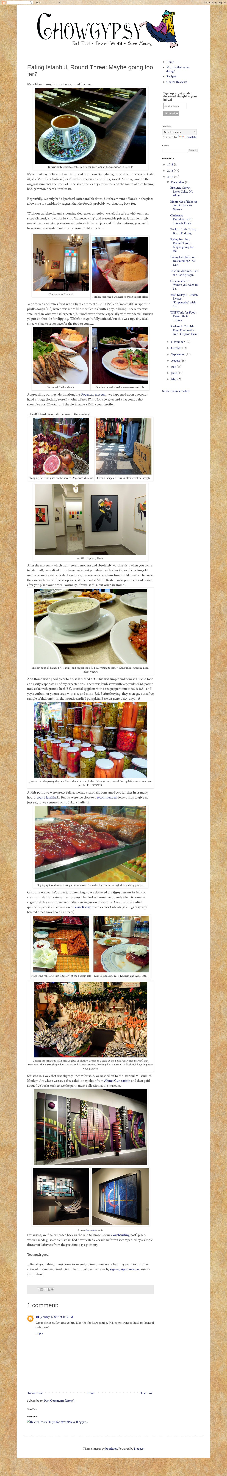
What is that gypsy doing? (178, 69)
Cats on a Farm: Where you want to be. (184, 285)
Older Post (146, 1393)
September (178, 354)
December (178, 182)
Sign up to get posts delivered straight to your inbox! (180, 96)
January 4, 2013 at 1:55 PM (56, 1317)
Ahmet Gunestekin (116, 1080)
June (174, 373)
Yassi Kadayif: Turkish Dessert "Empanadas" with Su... (184, 300)
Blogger (138, 1449)
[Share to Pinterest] (52, 1289)
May (174, 379)
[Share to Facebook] (49, 1289)
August (176, 361)
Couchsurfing (120, 1235)
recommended (107, 797)
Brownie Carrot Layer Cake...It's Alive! (181, 191)
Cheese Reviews (176, 82)
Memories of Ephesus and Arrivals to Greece (183, 205)
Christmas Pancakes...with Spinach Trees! (181, 219)
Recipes (171, 76)
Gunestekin (90, 1230)
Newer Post (35, 1393)
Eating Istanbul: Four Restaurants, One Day (183, 261)
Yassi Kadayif (83, 907)
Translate (190, 137)
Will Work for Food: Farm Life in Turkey (183, 316)
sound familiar (47, 797)
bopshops (111, 1449)
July (174, 367)
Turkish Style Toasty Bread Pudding (183, 231)
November (178, 342)
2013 (170, 171)
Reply (39, 1333)
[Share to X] (45, 1289)
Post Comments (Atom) (59, 1401)
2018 (170, 164)
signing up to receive (124, 1269)
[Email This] (39, 1289)
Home (91, 1393)
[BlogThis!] (42, 1289)
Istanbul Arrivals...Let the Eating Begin (184, 273)
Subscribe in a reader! (176, 391)
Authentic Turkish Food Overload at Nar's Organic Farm (184, 330)
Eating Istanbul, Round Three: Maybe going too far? (182, 245)
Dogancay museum (94, 394)
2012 (170, 177)
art (37, 1317)
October (176, 348)
